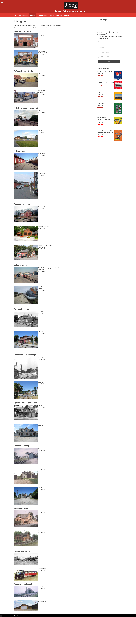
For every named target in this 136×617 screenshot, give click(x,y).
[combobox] (104, 23)
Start (15, 15)
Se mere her (100, 75)
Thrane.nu (1, 616)
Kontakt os (59, 15)
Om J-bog (66, 15)
